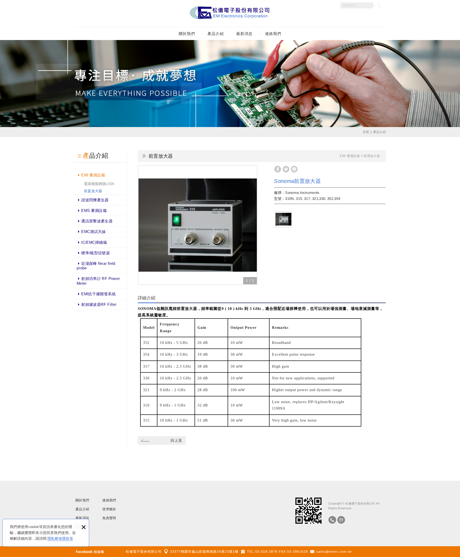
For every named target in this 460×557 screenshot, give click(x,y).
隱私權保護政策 (60, 538)
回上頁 (176, 440)
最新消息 (244, 34)
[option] (197, 225)
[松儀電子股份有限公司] (230, 13)
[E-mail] (341, 520)
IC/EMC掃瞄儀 (94, 242)
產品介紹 (215, 34)
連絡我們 (273, 34)
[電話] (332, 520)
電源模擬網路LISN (99, 184)
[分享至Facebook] (277, 169)
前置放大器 (93, 191)
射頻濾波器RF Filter (98, 304)
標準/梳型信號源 (95, 253)
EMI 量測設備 (93, 175)
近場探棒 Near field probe (96, 265)
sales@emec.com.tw (334, 551)
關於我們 (187, 34)
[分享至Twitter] (286, 169)
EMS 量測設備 (94, 211)
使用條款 (109, 509)
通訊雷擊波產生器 (97, 221)
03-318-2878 (266, 551)
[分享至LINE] (294, 169)
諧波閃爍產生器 (95, 200)
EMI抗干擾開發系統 (98, 294)
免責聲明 (109, 518)
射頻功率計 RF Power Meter (98, 281)
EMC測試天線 (93, 232)
